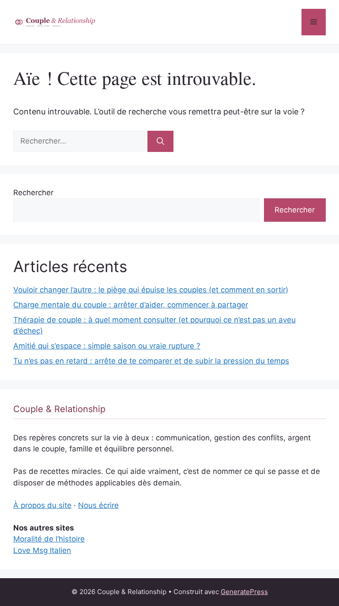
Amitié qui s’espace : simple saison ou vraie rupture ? (106, 345)
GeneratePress (244, 591)
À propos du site (42, 505)
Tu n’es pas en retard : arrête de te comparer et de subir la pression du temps (151, 360)
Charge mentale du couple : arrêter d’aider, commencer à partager (130, 304)
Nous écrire (98, 505)
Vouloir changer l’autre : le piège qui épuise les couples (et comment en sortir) (150, 289)
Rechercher (33, 192)
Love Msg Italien (42, 550)
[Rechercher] (160, 141)
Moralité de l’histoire (49, 538)
